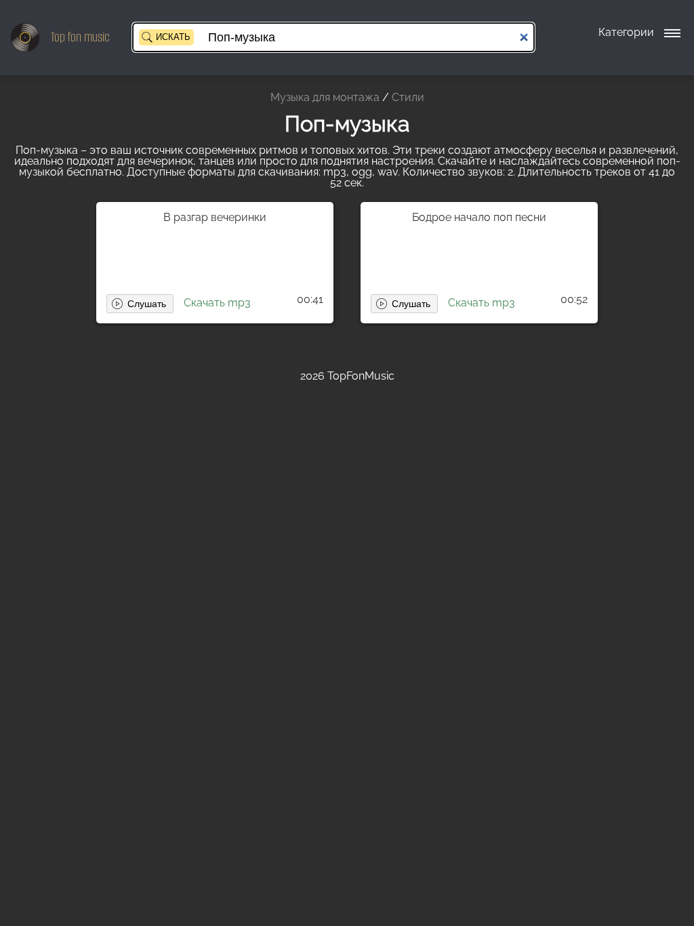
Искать (173, 37)
